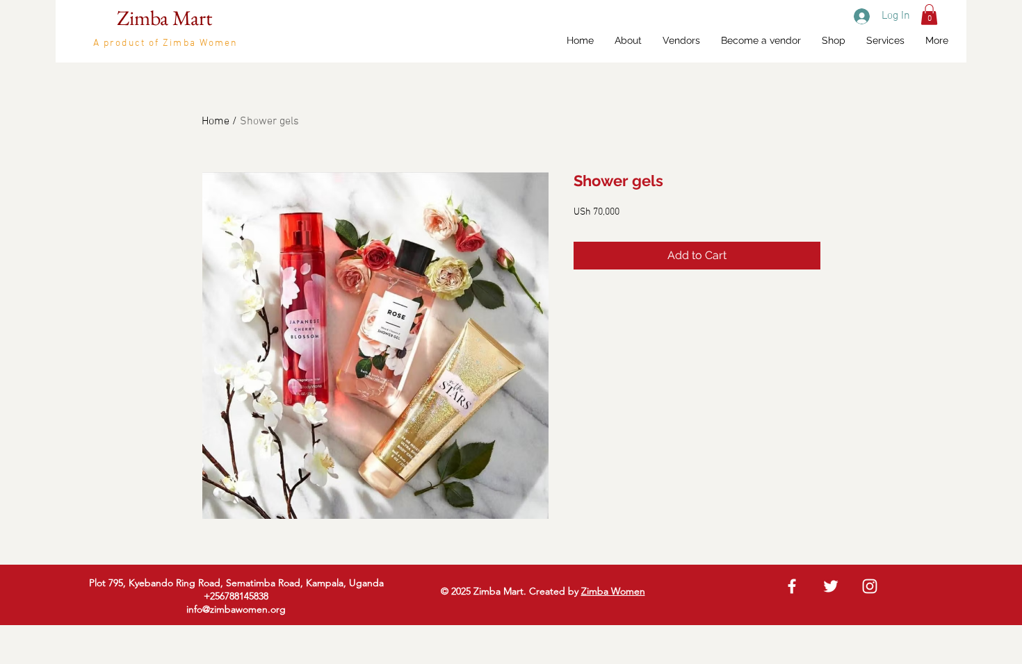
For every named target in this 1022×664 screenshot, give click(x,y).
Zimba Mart (164, 17)
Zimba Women (613, 591)
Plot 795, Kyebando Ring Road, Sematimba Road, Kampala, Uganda (236, 582)
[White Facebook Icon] (792, 586)
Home (215, 121)
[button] (929, 14)
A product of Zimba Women (165, 43)
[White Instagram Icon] (869, 586)
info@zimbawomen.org (236, 609)
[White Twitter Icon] (831, 586)
